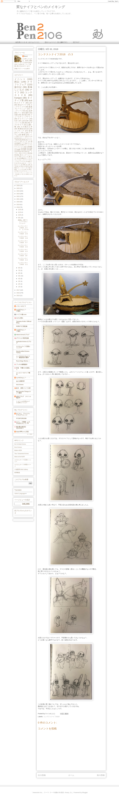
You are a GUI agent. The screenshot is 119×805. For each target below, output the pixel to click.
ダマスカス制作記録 (22, 338)
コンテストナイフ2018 (51, 716)
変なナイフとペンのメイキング (39, 7)
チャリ (18, 164)
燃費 (18, 150)
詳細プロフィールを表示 (22, 68)
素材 (24, 150)
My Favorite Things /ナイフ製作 (23, 392)
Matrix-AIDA (18, 450)
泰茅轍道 (17, 472)
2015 (18, 295)
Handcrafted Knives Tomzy (22, 352)
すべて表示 (29, 434)
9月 (19, 217)
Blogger (85, 792)
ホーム (71, 775)
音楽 (30, 148)
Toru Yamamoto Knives (21, 453)
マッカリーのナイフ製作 (23, 373)
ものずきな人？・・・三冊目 (23, 310)
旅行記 (18, 87)
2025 (18, 188)
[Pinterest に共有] (67, 714)
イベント (20, 79)
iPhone (19, 151)
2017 (18, 290)
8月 (19, 268)
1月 (19, 286)
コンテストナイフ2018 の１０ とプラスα (23, 227)
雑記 (17, 82)
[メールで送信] (61, 714)
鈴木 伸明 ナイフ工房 (23, 388)
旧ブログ (76, 42)
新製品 (27, 174)
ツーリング (24, 156)
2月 (19, 284)
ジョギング (19, 131)
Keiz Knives (18, 447)
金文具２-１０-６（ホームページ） (27, 42)
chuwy (67, 792)
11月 (19, 212)
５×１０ (29, 143)
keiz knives (20, 384)
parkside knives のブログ (23, 342)
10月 (19, 215)
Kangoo (18, 98)
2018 (18, 207)
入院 (22, 174)
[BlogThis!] (63, 714)
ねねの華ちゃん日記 (22, 431)
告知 (30, 131)
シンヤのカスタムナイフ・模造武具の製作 (23, 356)
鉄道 (30, 153)
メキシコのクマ (21, 306)
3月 (19, 281)
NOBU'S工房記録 (21, 326)
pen (30, 103)
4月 (19, 278)
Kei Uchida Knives (20, 444)
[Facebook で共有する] (66, 714)
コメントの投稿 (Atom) (73, 781)
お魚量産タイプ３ (24, 158)
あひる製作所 (20, 381)
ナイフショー (23, 119)
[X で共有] (64, 714)
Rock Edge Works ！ (23, 361)
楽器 (24, 148)
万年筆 (16, 166)
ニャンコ (17, 123)
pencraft (25, 121)
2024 (18, 191)
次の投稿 (42, 775)
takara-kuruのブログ (22, 334)
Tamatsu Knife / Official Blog (23, 322)
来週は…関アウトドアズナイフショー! (23, 221)
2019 (18, 204)
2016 (18, 293)
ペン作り (21, 133)
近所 (30, 111)
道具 (27, 113)
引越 (29, 167)
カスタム (24, 153)
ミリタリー (22, 167)
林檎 (24, 164)
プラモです (22, 161)
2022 (18, 196)
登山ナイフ (22, 105)
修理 (23, 135)
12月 (19, 209)
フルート (22, 136)
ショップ (24, 172)
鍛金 (17, 155)
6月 (19, 273)
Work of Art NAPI (19, 456)
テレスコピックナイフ (21, 160)
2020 (18, 202)
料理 (23, 140)
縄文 (30, 150)
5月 (19, 276)
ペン (19, 113)
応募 (26, 166)
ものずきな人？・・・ (23, 377)
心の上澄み (19, 318)
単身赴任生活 (23, 129)
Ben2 (26, 56)
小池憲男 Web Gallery (21, 469)
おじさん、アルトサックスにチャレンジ (23, 414)
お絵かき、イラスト (26, 163)
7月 (19, 270)
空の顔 (24, 115)
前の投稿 (101, 775)
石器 (16, 115)
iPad (24, 171)
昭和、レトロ (18, 169)
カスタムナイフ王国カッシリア (23, 347)
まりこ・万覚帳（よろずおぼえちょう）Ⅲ (23, 422)
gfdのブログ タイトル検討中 (23, 397)
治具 (25, 169)
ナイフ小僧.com (21, 314)
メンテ (25, 141)
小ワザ (30, 136)
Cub (16, 121)
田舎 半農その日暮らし (23, 368)
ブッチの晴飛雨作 (21, 364)
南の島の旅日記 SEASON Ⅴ (21, 427)
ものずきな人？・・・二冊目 (23, 330)
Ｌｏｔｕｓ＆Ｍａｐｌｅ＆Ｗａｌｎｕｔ (23, 402)
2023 (18, 193)
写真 (21, 166)
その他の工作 (26, 127)
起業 (29, 164)
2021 (18, 199)
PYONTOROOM (21, 418)
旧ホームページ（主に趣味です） (56, 42)
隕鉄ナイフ (20, 143)
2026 (18, 185)
